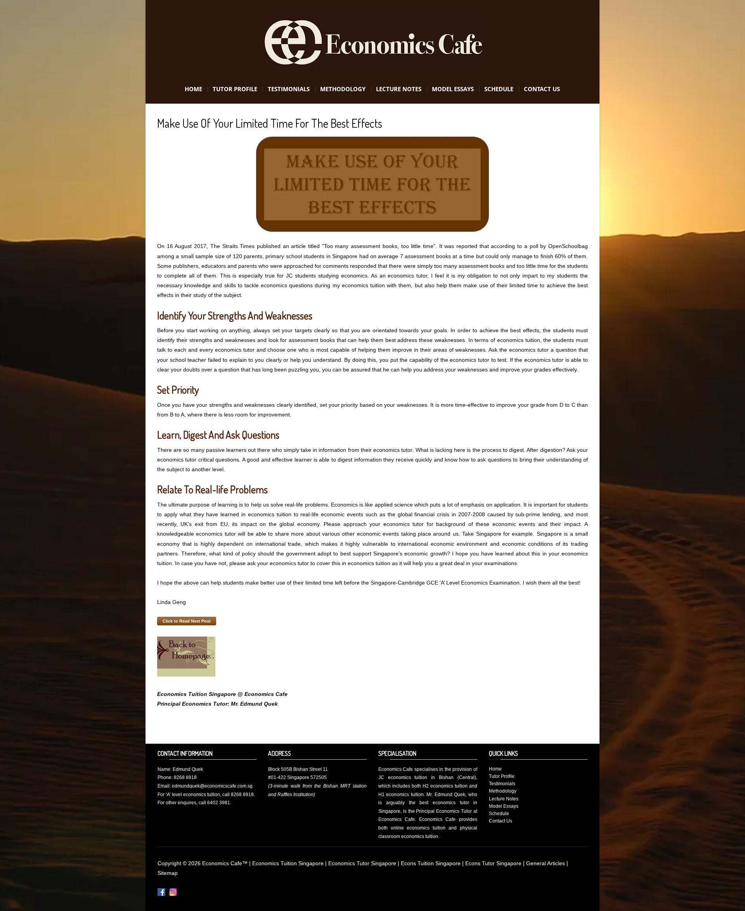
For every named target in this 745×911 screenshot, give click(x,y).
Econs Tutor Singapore (494, 863)
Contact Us (542, 89)
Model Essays (453, 89)
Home (193, 89)
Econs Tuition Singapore (431, 863)
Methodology (343, 89)
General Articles (546, 863)
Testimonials (289, 89)
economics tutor (407, 275)
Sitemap (168, 873)
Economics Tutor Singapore (363, 863)
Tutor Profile (235, 89)
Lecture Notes (398, 89)
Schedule (498, 89)
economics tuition (363, 285)
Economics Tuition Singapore (288, 863)
